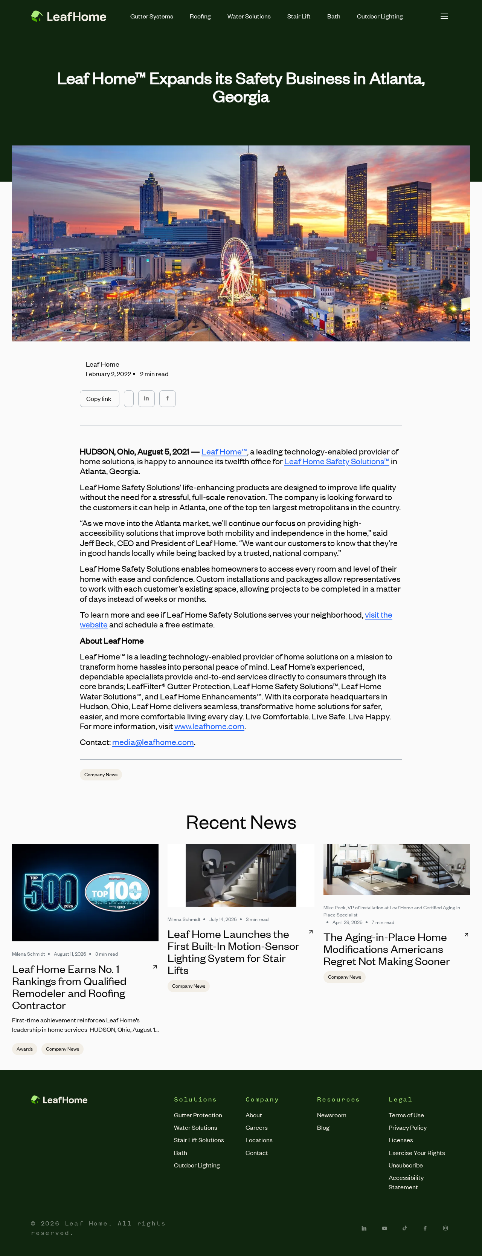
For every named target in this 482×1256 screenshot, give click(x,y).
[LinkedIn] (364, 1228)
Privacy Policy (408, 1127)
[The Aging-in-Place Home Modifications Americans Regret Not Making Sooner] (396, 869)
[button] (99, 398)
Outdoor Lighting (380, 16)
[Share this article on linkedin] (146, 398)
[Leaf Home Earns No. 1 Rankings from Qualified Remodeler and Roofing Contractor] (85, 892)
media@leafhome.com (153, 741)
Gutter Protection (198, 1115)
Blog (323, 1127)
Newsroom (331, 1115)
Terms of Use (406, 1115)
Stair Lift (299, 16)
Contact (257, 1152)
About (254, 1115)
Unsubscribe (406, 1165)
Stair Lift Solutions (199, 1139)
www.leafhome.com (209, 726)
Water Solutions (249, 16)
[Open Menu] (444, 16)
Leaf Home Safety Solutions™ (336, 461)
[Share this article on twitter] (128, 395)
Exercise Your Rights (417, 1152)
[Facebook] (425, 1228)
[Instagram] (445, 1228)
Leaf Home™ (224, 451)
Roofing (200, 16)
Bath (333, 16)
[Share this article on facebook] (167, 398)
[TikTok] (404, 1228)
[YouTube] (384, 1228)
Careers (257, 1127)
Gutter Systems (151, 16)
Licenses (401, 1139)
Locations (259, 1139)
